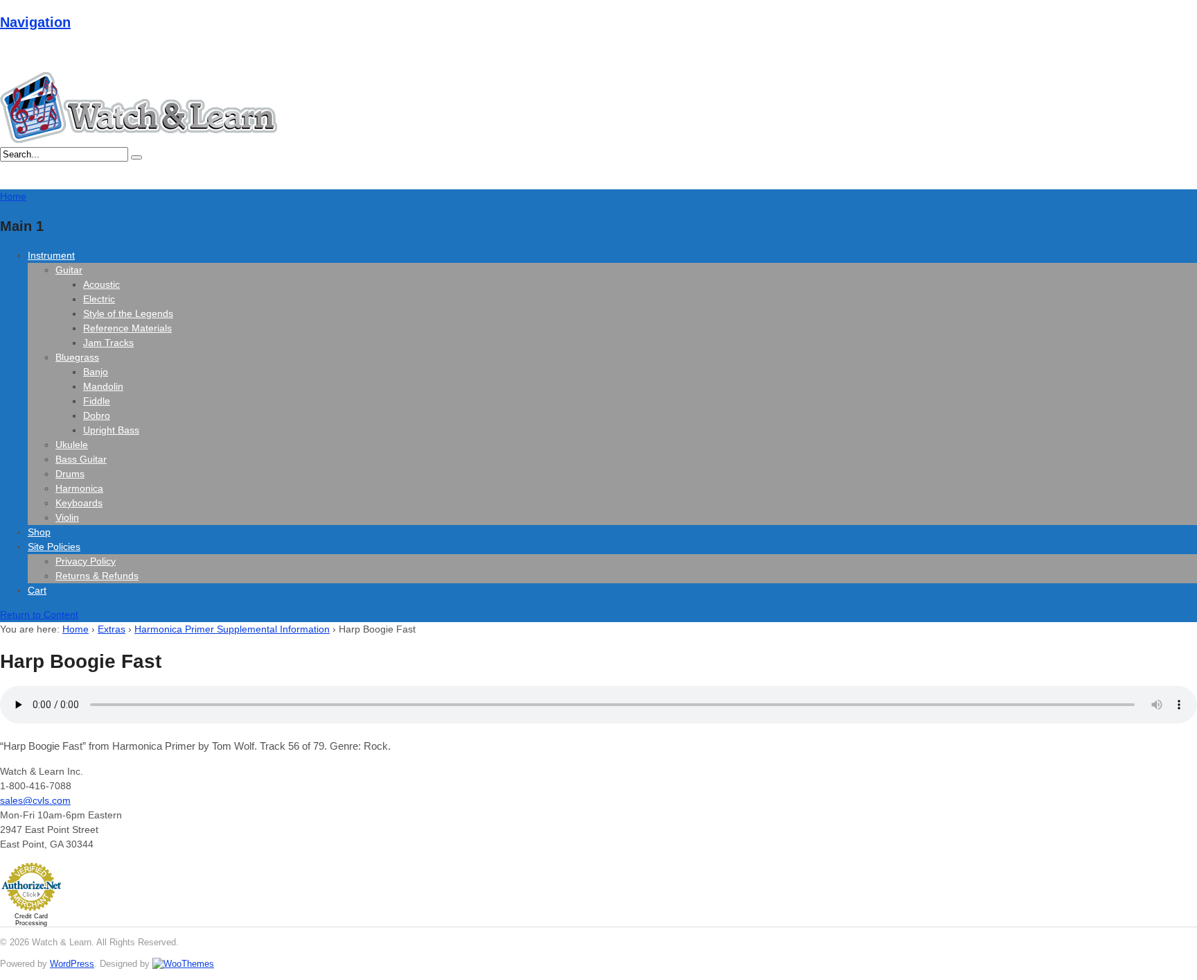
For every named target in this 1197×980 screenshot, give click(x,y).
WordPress (72, 963)
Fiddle (96, 400)
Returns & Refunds (97, 575)
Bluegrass (77, 357)
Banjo (95, 371)
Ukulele (71, 444)
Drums (70, 473)
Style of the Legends (128, 313)
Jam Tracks (108, 342)
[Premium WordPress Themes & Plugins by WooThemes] (183, 963)
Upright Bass (111, 430)
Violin (67, 517)
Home (75, 629)
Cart (37, 590)
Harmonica (79, 488)
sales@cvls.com (35, 800)
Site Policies (54, 546)
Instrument (51, 255)
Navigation (35, 22)
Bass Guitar (81, 459)
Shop (39, 532)
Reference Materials (127, 328)
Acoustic (101, 284)
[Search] (136, 157)
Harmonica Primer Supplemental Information (232, 629)
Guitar (68, 269)
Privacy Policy (85, 561)
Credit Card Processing (31, 920)
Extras (111, 629)
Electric (99, 298)
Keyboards (79, 502)
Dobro (96, 415)
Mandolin (103, 386)
